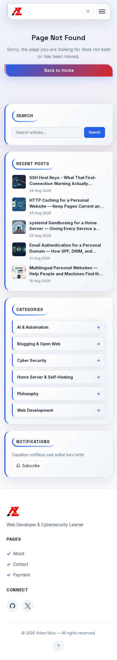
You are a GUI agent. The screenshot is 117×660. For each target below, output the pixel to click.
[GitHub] (13, 606)
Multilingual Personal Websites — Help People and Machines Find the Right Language (65, 271)
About (18, 553)
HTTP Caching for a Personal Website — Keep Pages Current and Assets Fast (65, 203)
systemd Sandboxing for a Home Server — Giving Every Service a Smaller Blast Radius (63, 226)
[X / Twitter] (28, 606)
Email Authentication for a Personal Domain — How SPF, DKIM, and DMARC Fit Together (65, 248)
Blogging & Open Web (38, 343)
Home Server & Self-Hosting (45, 377)
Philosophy (27, 393)
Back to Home (59, 70)
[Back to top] (58, 645)
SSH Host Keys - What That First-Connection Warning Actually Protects (62, 181)
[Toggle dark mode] (88, 11)
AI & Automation (32, 327)
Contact (20, 564)
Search (94, 132)
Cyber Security (31, 360)
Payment (21, 574)
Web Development (35, 410)
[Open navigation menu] (102, 11)
